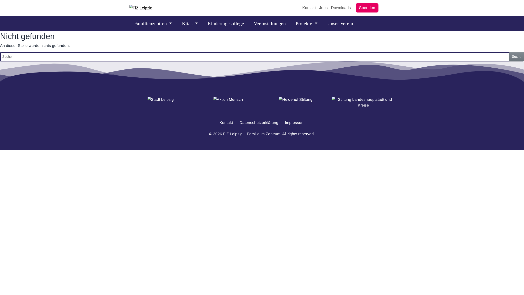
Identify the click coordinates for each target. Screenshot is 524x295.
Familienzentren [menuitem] (151, 23)
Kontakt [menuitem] (309, 8)
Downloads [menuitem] (341, 8)
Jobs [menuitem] (323, 8)
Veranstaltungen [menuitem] (270, 23)
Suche (516, 56)
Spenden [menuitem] (367, 8)
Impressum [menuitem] (295, 122)
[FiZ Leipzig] (140, 8)
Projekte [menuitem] (304, 23)
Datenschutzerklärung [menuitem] (258, 122)
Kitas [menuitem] (188, 23)
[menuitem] (383, 7)
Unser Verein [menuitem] (340, 23)
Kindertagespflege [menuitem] (226, 23)
